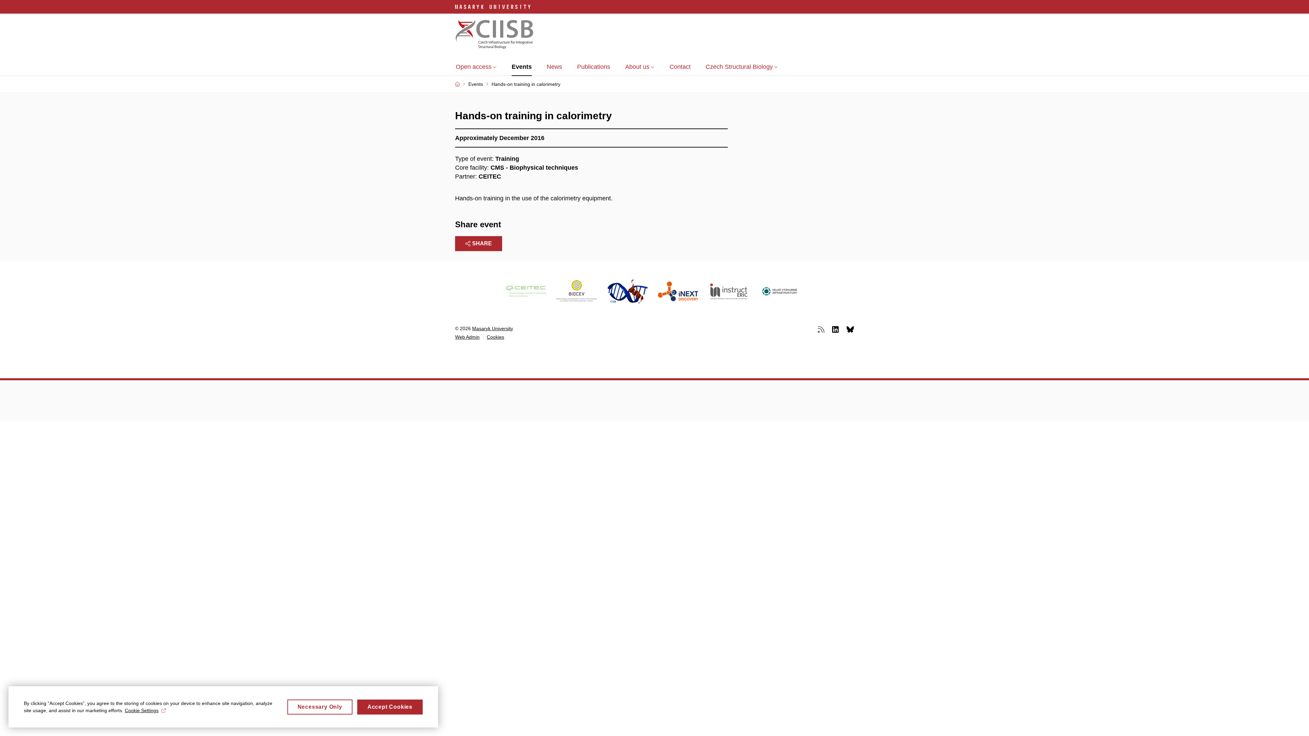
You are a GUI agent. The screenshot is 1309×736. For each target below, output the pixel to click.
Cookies (495, 337)
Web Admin (467, 337)
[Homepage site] (494, 35)
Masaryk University (492, 328)
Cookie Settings (142, 710)
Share (482, 243)
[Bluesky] (850, 329)
